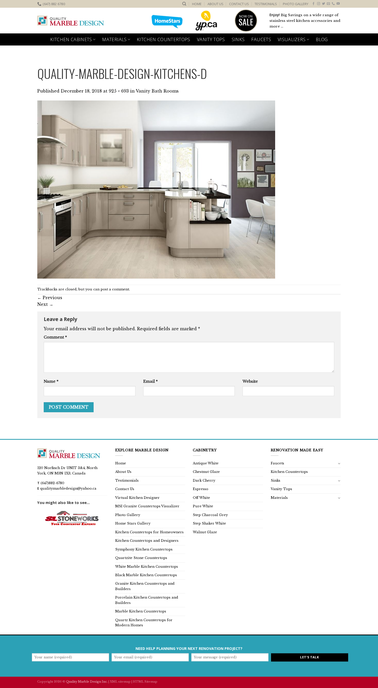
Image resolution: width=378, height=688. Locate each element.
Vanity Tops (211, 39)
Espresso (200, 489)
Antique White (206, 463)
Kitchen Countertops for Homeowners (149, 532)
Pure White (203, 506)
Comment (55, 337)
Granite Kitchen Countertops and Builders (145, 586)
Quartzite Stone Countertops (141, 558)
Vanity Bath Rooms (157, 91)
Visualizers (292, 39)
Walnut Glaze (205, 532)
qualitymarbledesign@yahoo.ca (68, 488)
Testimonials (266, 4)
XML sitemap (120, 681)
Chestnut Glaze (206, 472)
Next (45, 304)
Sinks (238, 39)
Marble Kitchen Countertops (140, 611)
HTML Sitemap (145, 681)
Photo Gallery (295, 4)
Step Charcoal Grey (210, 515)
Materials (114, 39)
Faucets (261, 39)
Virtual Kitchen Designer (137, 498)
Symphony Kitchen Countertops (144, 549)
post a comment (115, 289)
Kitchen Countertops (163, 39)
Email (150, 381)
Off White (201, 498)
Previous (49, 297)
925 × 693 (119, 91)
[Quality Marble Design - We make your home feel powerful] (70, 21)
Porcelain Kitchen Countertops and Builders (146, 599)
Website (250, 381)
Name (51, 381)
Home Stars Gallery (132, 523)
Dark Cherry (204, 480)
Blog (322, 39)
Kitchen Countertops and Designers (146, 541)
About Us (215, 4)
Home (197, 4)
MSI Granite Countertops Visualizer (147, 506)
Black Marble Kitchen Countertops (146, 575)
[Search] (184, 3)
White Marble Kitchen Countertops (146, 566)
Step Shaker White (209, 523)
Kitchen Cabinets (71, 39)
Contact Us (239, 4)
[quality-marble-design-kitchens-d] (156, 189)
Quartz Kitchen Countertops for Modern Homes (144, 622)
